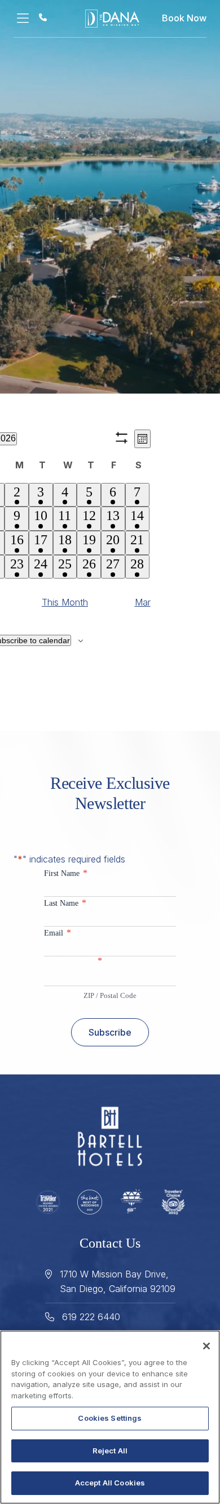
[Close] (206, 1346)
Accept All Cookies (110, 1482)
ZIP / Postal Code (110, 995)
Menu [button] (26, 18)
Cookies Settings (110, 1417)
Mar (143, 602)
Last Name (65, 902)
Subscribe (110, 1032)
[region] (110, 1417)
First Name (65, 873)
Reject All (110, 1450)
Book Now (184, 18)
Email (57, 932)
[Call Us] (43, 17)
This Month (65, 602)
